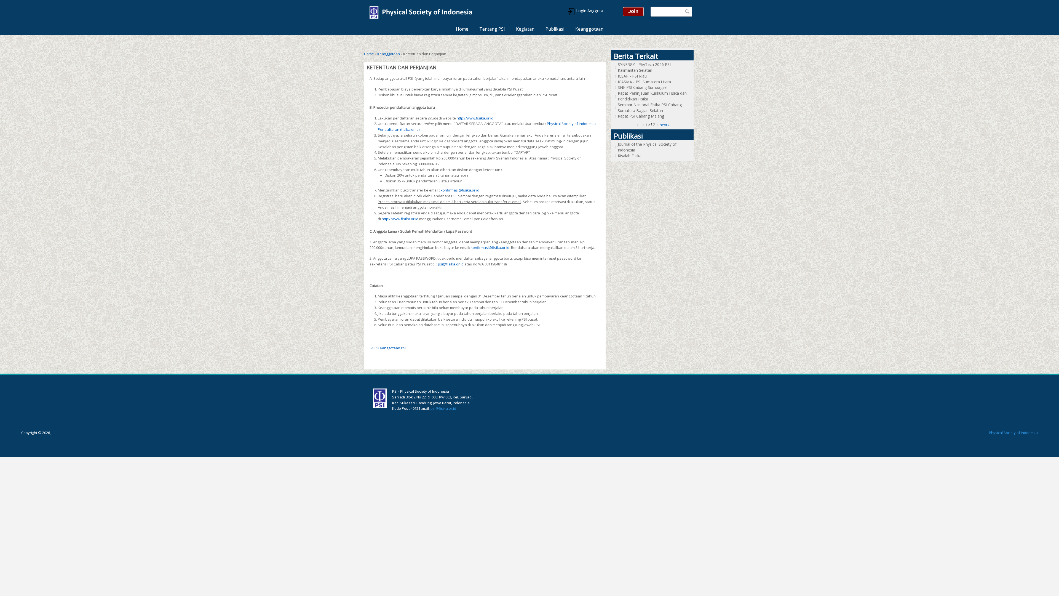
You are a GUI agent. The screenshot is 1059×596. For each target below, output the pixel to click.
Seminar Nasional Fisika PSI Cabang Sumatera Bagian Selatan (650, 107)
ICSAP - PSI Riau (632, 76)
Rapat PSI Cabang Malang (641, 116)
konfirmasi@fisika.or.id (460, 190)
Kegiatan (525, 29)
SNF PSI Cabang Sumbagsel (642, 87)
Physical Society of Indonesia (1013, 432)
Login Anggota (589, 10)
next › (664, 124)
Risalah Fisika (629, 155)
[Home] (420, 11)
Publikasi (554, 29)
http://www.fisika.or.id (475, 118)
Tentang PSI (492, 29)
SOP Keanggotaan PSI (388, 347)
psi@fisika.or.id (451, 264)
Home (462, 29)
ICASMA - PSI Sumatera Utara (644, 81)
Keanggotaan (589, 29)
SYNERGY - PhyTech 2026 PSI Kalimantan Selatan (644, 67)
